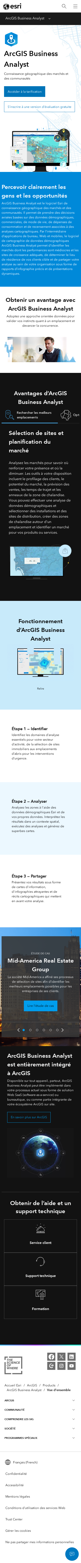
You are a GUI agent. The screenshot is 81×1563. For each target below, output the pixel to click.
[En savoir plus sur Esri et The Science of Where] (13, 1366)
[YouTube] (72, 1366)
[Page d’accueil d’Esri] (12, 6)
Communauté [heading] (14, 1409)
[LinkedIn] (72, 1357)
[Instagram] (61, 1366)
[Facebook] (51, 1357)
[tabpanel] (40, 504)
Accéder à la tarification (25, 92)
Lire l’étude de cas (40, 1006)
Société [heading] (10, 1428)
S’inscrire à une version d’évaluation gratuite (39, 107)
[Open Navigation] (75, 6)
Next (62, 1030)
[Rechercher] (64, 6)
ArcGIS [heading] (9, 1400)
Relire (40, 688)
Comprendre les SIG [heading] (19, 1419)
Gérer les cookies (18, 1531)
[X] (61, 1357)
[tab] (30, 415)
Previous (18, 1030)
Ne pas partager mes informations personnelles (39, 1542)
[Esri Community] (51, 1366)
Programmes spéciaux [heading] (20, 1438)
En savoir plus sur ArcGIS (29, 1117)
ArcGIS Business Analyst (24, 18)
